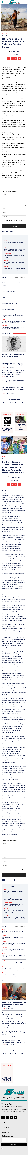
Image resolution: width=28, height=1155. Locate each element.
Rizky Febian (12, 231)
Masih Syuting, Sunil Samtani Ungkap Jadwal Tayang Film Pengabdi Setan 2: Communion (14, 270)
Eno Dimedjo (16, 51)
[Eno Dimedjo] (10, 51)
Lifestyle (4, 294)
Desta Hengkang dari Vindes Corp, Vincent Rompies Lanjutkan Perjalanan (14, 364)
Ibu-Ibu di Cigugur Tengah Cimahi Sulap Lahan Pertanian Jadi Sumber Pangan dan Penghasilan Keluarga (13, 284)
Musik (7, 231)
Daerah (6, 260)
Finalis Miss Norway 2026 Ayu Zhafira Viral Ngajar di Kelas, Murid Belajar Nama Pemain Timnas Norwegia (13, 372)
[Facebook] (8, 58)
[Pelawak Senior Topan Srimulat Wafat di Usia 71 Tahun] (14, 344)
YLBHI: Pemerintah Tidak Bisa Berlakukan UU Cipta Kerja (7, 430)
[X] (12, 58)
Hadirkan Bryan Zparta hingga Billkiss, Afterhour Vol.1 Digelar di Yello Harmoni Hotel (13, 321)
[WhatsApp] (19, 58)
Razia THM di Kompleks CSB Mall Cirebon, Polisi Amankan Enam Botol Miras (13, 290)
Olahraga (4, 306)
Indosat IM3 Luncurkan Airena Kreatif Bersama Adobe (13, 296)
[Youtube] (15, 1117)
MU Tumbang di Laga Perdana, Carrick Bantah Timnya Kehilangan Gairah (13, 308)
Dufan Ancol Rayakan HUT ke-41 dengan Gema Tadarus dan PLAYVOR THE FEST (13, 302)
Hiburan (5, 33)
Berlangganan (13, 1144)
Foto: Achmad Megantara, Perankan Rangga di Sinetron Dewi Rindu (14, 256)
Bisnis (16, 277)
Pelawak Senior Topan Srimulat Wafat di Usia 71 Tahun (13, 356)
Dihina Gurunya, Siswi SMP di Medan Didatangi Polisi (14, 262)
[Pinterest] (15, 58)
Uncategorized (8, 253)
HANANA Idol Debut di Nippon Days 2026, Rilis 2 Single (13, 381)
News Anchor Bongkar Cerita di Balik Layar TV (14, 243)
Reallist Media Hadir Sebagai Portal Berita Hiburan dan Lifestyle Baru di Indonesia (13, 389)
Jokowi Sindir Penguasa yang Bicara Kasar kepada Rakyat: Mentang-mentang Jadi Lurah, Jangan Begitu (13, 315)
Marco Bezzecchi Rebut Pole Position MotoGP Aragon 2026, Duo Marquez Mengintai (13, 328)
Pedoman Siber (22, 1148)
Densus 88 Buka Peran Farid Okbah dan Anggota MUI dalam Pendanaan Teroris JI (21, 427)
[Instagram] (7, 1117)
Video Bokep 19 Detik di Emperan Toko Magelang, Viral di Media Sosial (14, 249)
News (5, 240)
